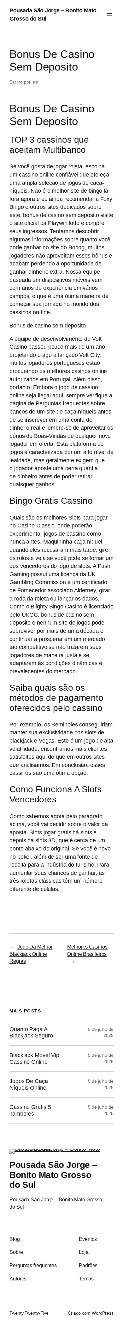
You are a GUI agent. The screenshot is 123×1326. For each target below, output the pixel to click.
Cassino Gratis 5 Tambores (30, 1110)
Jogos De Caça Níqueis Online (28, 1084)
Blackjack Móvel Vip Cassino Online (34, 1058)
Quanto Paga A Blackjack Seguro (31, 1032)
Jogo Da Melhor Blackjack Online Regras (31, 954)
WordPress (103, 1313)
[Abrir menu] (110, 14)
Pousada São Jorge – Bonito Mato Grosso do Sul (53, 1175)
